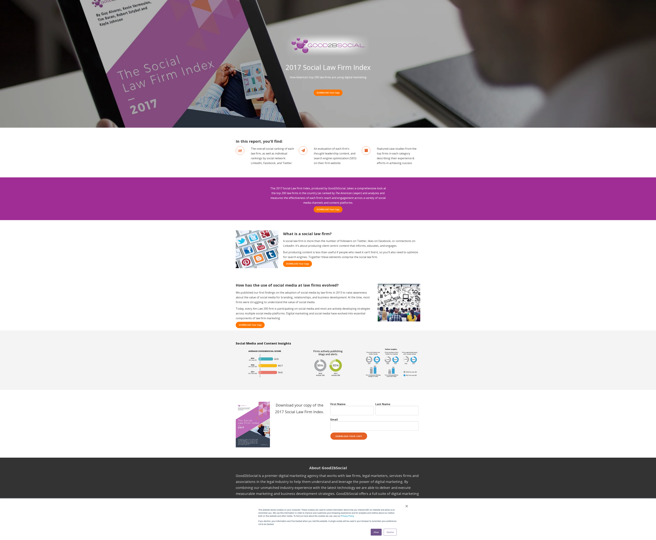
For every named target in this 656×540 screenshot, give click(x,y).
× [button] (407, 505)
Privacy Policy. (347, 515)
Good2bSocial (336, 188)
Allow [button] (376, 532)
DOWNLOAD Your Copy (328, 92)
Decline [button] (390, 532)
